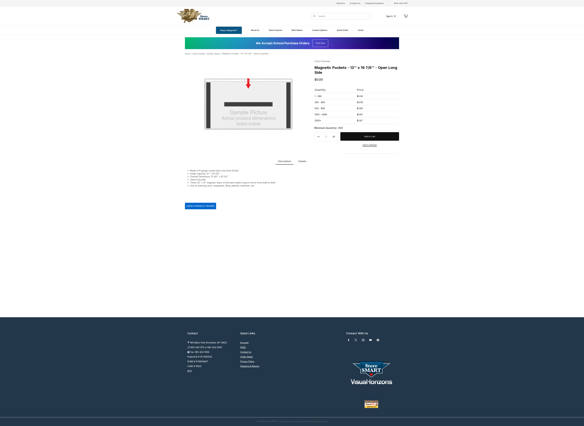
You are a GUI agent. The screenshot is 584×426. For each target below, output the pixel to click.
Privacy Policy (247, 361)
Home (187, 54)
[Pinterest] (377, 340)
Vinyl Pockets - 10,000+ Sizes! (206, 54)
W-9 (189, 371)
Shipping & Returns (249, 366)
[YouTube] (370, 340)
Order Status (246, 356)
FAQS (243, 347)
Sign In (389, 16)
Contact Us (355, 3)
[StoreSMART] (192, 16)
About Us (340, 3)
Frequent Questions (374, 3)
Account (244, 342)
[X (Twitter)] (355, 340)
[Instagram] (363, 340)
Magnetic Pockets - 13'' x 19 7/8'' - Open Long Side (245, 53)
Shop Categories (228, 30)
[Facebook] (348, 340)
